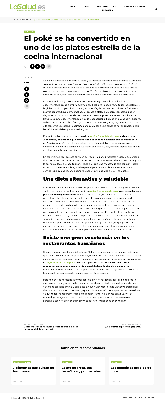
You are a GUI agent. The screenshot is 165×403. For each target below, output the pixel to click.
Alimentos (102, 7)
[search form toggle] (156, 9)
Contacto (127, 398)
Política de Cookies (144, 398)
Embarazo (107, 10)
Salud (73, 7)
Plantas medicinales (134, 7)
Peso (115, 7)
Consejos (87, 7)
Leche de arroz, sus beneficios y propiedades (81, 369)
